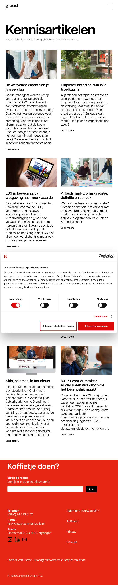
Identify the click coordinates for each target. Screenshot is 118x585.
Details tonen (101, 316)
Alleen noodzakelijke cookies (58, 326)
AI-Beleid (72, 521)
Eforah (28, 560)
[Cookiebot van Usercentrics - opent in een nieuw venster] (101, 256)
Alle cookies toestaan (96, 326)
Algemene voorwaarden (82, 510)
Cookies (71, 542)
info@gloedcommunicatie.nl (26, 523)
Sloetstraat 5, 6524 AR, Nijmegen (29, 533)
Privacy (71, 531)
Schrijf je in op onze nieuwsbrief (28, 481)
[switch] (44, 305)
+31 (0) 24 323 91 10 (20, 514)
